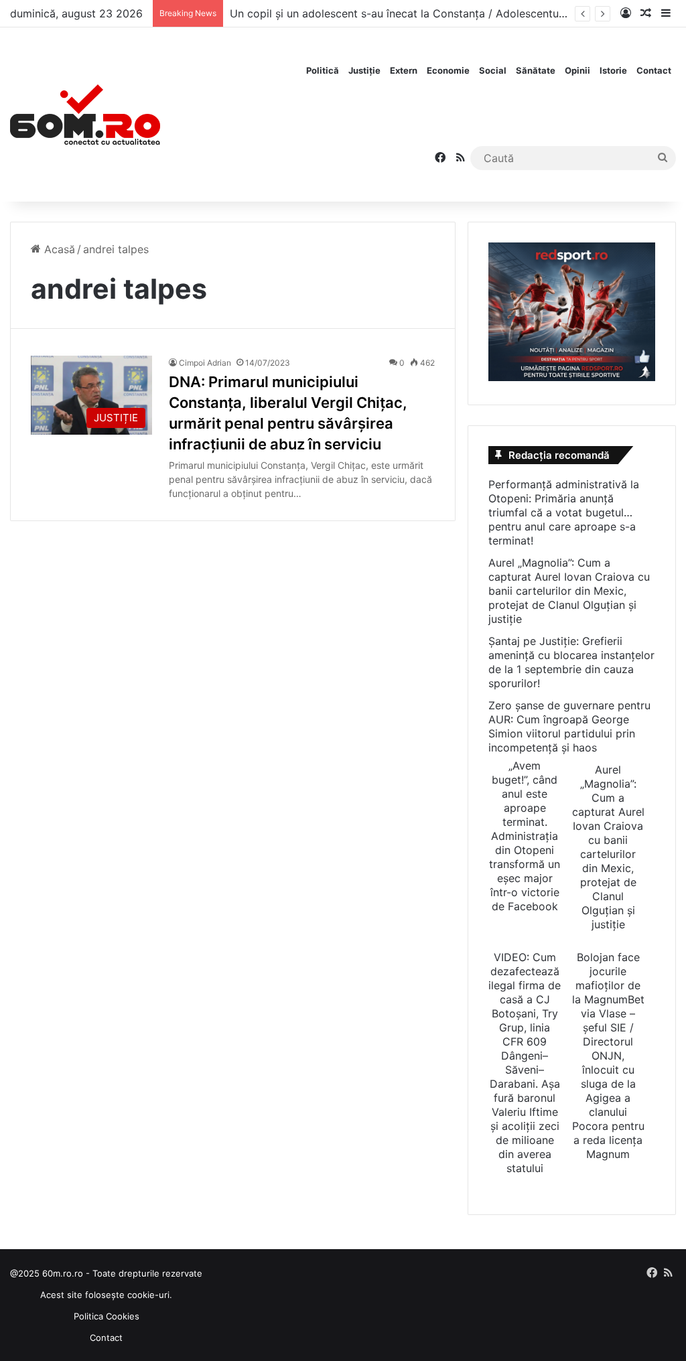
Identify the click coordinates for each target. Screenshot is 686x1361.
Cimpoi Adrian (205, 363)
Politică (322, 70)
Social (492, 70)
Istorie (613, 70)
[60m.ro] (85, 114)
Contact (653, 70)
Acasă (58, 249)
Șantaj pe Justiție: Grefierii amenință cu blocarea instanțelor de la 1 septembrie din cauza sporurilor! (571, 662)
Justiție (364, 70)
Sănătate (535, 70)
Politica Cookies (106, 1316)
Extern (403, 70)
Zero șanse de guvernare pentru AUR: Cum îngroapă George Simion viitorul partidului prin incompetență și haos (569, 726)
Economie (448, 70)
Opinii (577, 70)
